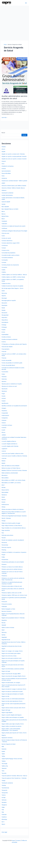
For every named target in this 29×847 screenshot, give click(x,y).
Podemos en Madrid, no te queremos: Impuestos (14, 552)
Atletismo (4, 190)
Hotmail (4, 398)
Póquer (3, 554)
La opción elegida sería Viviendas (10, 446)
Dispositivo (4, 317)
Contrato (4, 262)
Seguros (4, 735)
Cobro (3, 235)
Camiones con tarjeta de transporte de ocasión (13, 226)
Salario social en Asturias (8, 627)
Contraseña (5, 260)
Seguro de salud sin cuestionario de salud (12, 691)
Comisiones (5, 245)
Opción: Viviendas (6, 518)
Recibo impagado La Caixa (8, 609)
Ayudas (3, 204)
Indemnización (5, 415)
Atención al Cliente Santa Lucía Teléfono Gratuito (14, 185)
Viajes (3, 807)
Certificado (4, 228)
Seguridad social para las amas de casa (11, 646)
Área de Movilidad (6, 173)
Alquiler (3, 151)
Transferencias (5, 787)
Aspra (13, 840)
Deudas (3, 310)
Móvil (3, 485)
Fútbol (3, 374)
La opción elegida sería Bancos (9, 443)
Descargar (4, 298)
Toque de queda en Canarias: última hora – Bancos (14, 775)
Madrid (3, 463)
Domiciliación (5, 322)
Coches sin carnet (6, 238)
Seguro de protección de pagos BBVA (11, 673)
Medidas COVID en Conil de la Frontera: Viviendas (14, 470)
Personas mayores (6, 547)
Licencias (4, 458)
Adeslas (4, 146)
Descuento (4, 303)
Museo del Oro (5, 490)
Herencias (4, 379)
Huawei (3, 401)
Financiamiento (5, 349)
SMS (3, 746)
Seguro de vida (5, 696)
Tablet (3, 753)
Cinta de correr (5, 233)
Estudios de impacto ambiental (9, 339)
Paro (3, 532)
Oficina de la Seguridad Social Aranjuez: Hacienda (14, 515)
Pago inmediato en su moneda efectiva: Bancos (14, 528)
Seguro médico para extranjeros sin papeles (13, 717)
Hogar (3, 393)
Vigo (3, 812)
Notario (3, 502)
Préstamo (4, 564)
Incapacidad (5, 413)
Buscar (3, 132)
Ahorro (3, 149)
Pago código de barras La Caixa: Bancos (12, 525)
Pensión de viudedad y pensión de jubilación (13, 540)
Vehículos (4, 800)
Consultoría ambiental (7, 257)
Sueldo (3, 751)
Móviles (4, 487)
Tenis (3, 770)
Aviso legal (4, 832)
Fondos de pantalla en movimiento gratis (12, 363)
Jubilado (4, 435)
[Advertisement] (14, 21)
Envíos (3, 332)
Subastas (4, 749)
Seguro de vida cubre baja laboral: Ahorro (12, 701)
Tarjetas (4, 761)
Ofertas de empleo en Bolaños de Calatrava (12, 509)
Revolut (3, 622)
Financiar (4, 351)
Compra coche (5, 250)
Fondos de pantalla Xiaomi (8, 365)
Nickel (3, 497)
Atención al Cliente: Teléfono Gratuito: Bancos (13, 188)
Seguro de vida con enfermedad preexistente (13, 698)
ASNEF (3, 183)
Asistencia (4, 178)
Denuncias (4, 293)
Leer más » (4, 117)
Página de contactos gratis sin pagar (11, 523)
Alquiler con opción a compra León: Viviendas (13, 154)
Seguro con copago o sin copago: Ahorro (12, 651)
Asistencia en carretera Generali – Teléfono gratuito (14, 180)
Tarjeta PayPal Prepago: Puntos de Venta (12, 758)
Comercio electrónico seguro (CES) (10, 243)
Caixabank (4, 221)
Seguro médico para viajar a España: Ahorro (13, 724)
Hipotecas (4, 391)
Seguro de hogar (6, 671)
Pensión (4, 537)
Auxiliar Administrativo (7, 195)
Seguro (3, 648)
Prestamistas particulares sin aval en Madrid (13, 562)
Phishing (4, 550)
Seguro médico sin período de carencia (11, 726)
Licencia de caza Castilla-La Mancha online (12, 453)
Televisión (4, 768)
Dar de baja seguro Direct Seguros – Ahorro (12, 288)
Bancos (3, 214)
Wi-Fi (3, 822)
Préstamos (4, 575)
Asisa (3, 176)
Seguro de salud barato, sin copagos (11, 682)
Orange (3, 520)
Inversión (4, 427)
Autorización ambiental (7, 193)
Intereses (4, 420)
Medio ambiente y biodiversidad (10, 473)
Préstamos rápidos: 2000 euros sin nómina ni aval (14, 595)
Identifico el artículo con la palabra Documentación (14, 405)
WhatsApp (4, 819)
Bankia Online (5, 216)
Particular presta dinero (7, 535)
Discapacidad (5, 315)
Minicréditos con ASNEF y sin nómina (11, 482)
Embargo (4, 324)
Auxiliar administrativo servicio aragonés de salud (14, 97)
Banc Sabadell (5, 206)
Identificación (5, 403)
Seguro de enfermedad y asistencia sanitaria (13, 668)
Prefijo (3, 557)
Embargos (4, 327)
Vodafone (4, 817)
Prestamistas (5, 559)
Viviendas (4, 814)
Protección (4, 601)
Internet (4, 422)
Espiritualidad (5, 334)
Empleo (3, 329)
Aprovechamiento (6, 171)
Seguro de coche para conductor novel (11, 658)
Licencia (4, 451)
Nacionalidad (5, 492)
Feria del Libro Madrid (7, 346)
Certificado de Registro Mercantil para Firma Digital (14, 231)
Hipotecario (4, 388)
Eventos (4, 341)
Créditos (4, 272)
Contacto (18, 840)
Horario (3, 396)
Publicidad (4, 606)
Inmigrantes (5, 418)
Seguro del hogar (6, 710)
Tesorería (4, 773)
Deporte (4, 295)
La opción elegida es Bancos (9, 441)
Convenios (4, 267)
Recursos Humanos (7, 611)
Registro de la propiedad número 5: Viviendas (13, 617)
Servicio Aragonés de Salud (8, 744)
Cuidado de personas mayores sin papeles (12, 286)
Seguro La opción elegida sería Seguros (11, 715)
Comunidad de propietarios (8, 252)
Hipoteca (4, 381)
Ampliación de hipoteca (7, 166)
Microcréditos (5, 477)
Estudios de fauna (6, 337)
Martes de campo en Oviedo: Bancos (11, 468)
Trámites (4, 785)
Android (4, 168)
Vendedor (4, 802)
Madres (3, 460)
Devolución (4, 312)
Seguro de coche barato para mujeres (11, 653)
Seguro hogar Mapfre (7, 712)
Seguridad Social (6, 639)
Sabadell (4, 625)
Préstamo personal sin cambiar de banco (12, 569)
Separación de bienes (7, 737)
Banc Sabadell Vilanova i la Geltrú (10, 209)
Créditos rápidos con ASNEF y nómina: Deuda (13, 277)
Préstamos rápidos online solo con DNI (11, 592)
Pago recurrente (6, 530)
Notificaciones (5, 504)
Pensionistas (5, 545)
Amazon (4, 161)
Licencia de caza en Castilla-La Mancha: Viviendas (14, 456)
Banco (3, 211)
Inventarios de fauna (7, 425)
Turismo (4, 795)
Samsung (4, 632)
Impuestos (4, 410)
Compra (4, 248)
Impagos (4, 408)
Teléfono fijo (5, 766)
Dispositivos (5, 320)
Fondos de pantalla (6, 360)
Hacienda (4, 376)
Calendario (4, 223)
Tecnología (4, 763)
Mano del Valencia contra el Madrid (10, 465)
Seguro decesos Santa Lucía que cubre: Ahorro (13, 707)
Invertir (3, 430)
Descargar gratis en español (9, 300)
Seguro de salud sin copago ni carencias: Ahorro (14, 689)
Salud (3, 630)
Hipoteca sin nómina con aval (9, 386)
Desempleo (4, 305)
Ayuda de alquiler (6, 201)
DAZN (3, 290)
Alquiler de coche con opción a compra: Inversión (14, 158)
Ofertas (3, 507)
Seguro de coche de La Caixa (9, 656)
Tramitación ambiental (7, 783)
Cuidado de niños (6, 283)
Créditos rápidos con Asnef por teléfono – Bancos (14, 274)
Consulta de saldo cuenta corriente (10, 255)
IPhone (3, 432)
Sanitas (3, 635)
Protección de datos (7, 604)
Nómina (4, 499)
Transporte (4, 790)
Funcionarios (5, 371)
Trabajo (3, 780)
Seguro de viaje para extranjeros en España (12, 694)
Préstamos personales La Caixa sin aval (12, 586)
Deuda (3, 307)
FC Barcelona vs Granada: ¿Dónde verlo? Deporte (14, 344)
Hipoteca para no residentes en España (12, 384)
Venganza (4, 805)
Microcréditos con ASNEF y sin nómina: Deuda (13, 480)
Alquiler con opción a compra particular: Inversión (14, 156)
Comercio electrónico (7, 240)
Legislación (4, 448)
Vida (3, 809)
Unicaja (3, 797)
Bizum (3, 218)
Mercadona (4, 475)
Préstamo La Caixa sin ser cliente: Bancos (12, 567)
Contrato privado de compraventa (10, 265)
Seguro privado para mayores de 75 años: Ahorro (14, 732)
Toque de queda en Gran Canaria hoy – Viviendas (14, 778)
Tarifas (3, 756)
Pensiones (4, 542)
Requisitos (4, 620)
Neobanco (4, 494)
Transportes (5, 792)
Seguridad (4, 637)
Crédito (3, 269)
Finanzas (4, 358)
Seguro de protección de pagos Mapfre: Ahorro (14, 676)
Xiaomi (3, 824)
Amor (3, 163)
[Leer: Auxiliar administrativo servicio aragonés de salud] (14, 75)
